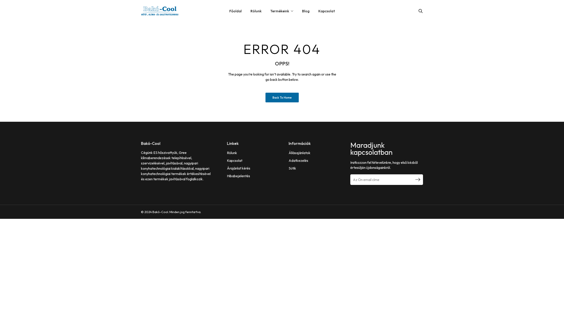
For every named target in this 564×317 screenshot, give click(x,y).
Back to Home (282, 97)
